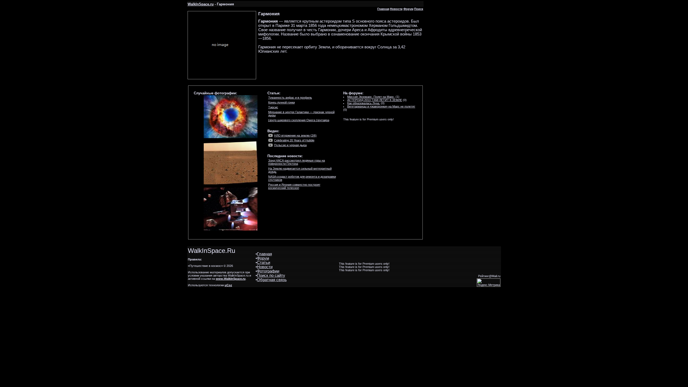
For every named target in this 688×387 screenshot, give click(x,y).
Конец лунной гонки (281, 102)
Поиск (418, 8)
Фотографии (268, 271)
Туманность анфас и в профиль (290, 97)
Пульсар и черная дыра (290, 145)
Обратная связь (272, 280)
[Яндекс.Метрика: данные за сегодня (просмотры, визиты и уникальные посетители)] (488, 282)
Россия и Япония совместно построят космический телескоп (294, 186)
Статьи (263, 262)
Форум (408, 8)
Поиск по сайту (271, 275)
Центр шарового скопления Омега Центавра (298, 120)
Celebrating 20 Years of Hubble (294, 140)
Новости (396, 8)
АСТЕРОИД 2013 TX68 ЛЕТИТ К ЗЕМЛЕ (374, 100)
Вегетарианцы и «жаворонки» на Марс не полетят (381, 106)
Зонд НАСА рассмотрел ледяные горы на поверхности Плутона (296, 162)
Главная (383, 8)
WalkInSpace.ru (201, 4)
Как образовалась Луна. (363, 103)
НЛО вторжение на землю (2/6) (295, 135)
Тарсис (273, 107)
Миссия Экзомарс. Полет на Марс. (371, 96)
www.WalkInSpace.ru (231, 278)
